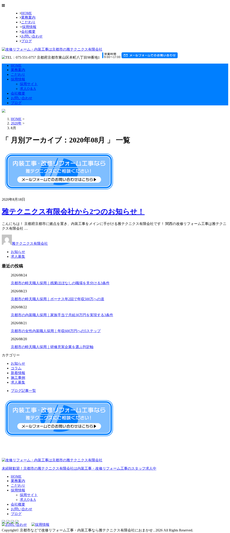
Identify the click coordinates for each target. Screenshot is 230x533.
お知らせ (18, 252)
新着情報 (18, 373)
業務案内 (28, 17)
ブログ (26, 41)
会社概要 (28, 31)
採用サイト (29, 84)
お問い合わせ (32, 36)
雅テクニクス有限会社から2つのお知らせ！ (73, 211)
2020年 (16, 123)
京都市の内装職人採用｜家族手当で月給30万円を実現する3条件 (62, 315)
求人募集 (18, 256)
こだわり (28, 22)
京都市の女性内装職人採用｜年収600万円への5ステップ (56, 331)
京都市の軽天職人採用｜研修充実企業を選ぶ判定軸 (52, 347)
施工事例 (18, 378)
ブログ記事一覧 (23, 391)
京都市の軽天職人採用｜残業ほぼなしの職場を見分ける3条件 (60, 283)
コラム (16, 368)
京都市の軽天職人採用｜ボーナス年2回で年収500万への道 (57, 299)
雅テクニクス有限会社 (30, 243)
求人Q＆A (28, 89)
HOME (26, 13)
